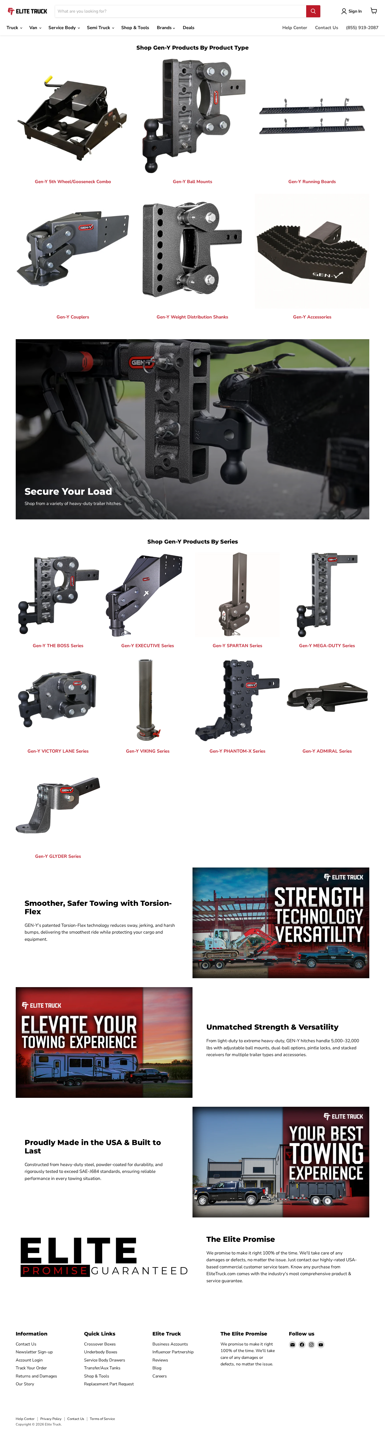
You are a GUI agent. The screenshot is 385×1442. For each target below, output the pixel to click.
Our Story (25, 1384)
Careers (159, 1376)
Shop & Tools (135, 28)
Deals (188, 28)
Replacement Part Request (109, 1384)
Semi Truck (99, 28)
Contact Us (326, 28)
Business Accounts (170, 1344)
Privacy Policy (51, 1419)
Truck (13, 28)
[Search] (313, 11)
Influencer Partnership (173, 1352)
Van (33, 28)
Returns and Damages (36, 1376)
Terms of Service (102, 1419)
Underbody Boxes (100, 1352)
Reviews (160, 1360)
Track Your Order (31, 1368)
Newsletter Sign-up (34, 1352)
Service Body (62, 28)
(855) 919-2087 (362, 28)
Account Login (29, 1360)
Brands (165, 28)
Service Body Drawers (104, 1360)
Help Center (294, 28)
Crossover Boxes (100, 1344)
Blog (156, 1368)
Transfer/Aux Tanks (102, 1368)
